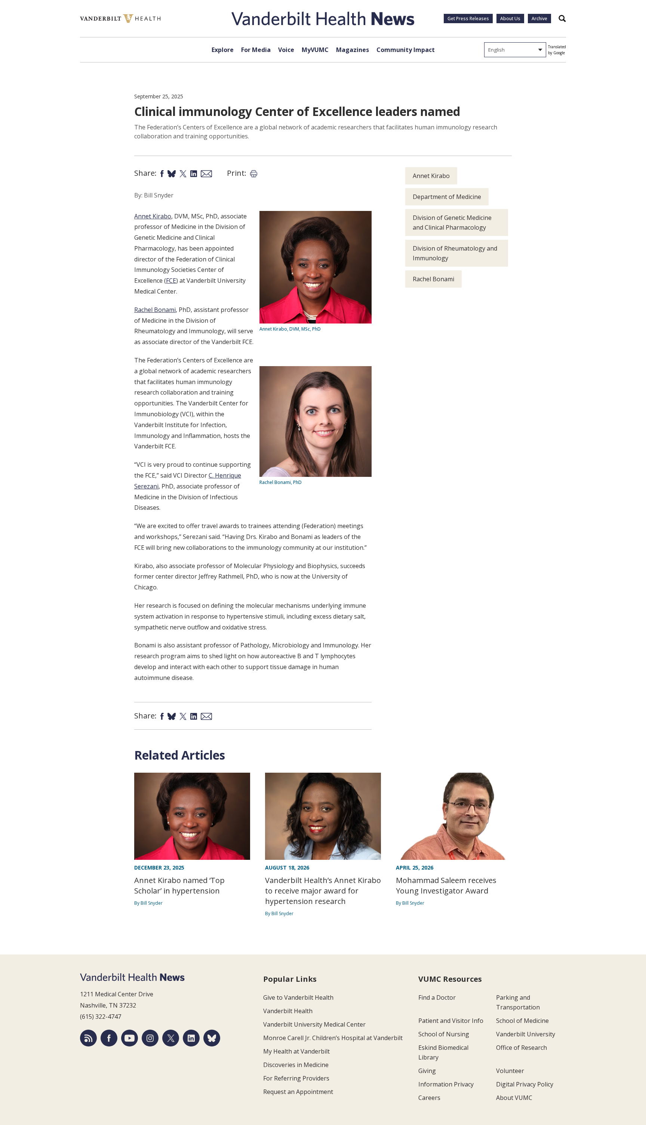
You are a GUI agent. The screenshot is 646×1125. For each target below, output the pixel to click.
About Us (510, 18)
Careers (429, 1098)
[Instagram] (150, 1038)
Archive (539, 18)
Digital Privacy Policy (524, 1084)
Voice (286, 50)
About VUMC (514, 1098)
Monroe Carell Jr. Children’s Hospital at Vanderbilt (333, 1038)
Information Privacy (446, 1084)
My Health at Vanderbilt (296, 1051)
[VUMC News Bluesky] (211, 1038)
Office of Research (521, 1047)
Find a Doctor (437, 997)
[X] (170, 1038)
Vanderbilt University (525, 1034)
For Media (256, 50)
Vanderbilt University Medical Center (314, 1024)
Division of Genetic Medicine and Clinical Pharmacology (452, 223)
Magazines (352, 50)
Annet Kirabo (152, 216)
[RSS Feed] (88, 1038)
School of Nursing (443, 1034)
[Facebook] (109, 1038)
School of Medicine (522, 1021)
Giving (427, 1071)
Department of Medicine (447, 197)
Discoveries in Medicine (296, 1065)
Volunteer (510, 1071)
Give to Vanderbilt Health (298, 997)
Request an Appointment (298, 1092)
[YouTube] (129, 1038)
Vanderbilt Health (288, 1011)
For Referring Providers (296, 1078)
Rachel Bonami (155, 310)
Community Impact (405, 50)
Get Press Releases (468, 18)
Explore (223, 50)
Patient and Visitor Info (450, 1021)
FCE (171, 280)
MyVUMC (315, 50)
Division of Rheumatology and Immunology (455, 253)
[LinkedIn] (191, 1038)
